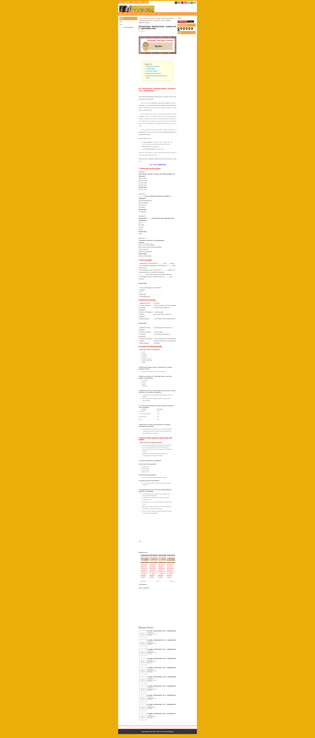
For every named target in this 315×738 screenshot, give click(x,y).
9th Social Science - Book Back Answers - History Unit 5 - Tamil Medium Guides (153, 571)
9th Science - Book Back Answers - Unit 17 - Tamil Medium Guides (161, 704)
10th (134, 14)
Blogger (131, 27)
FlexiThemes (141, 735)
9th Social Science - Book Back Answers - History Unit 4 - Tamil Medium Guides (170, 571)
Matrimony (139, 2)
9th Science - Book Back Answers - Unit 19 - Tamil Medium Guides (161, 686)
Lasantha (155, 735)
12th (125, 14)
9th (138, 14)
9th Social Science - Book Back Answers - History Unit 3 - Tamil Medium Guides (144, 571)
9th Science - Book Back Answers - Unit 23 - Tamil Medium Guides (161, 649)
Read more (155, 634)
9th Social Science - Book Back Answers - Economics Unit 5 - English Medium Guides (157, 27)
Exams (146, 2)
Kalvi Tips (156, 731)
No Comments (149, 635)
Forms (133, 2)
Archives (190, 21)
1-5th (159, 14)
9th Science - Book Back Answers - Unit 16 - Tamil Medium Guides (161, 713)
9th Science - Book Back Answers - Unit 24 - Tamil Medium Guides (161, 640)
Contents (147, 64)
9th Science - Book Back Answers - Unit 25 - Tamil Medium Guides (161, 631)
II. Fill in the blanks (150, 68)
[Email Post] (140, 541)
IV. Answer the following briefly (153, 73)
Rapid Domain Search (176, 735)
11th (129, 14)
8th (143, 14)
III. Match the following (152, 71)
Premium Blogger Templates (164, 735)
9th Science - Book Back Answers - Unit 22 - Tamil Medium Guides (161, 658)
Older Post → (173, 581)
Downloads (127, 2)
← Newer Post (142, 581)
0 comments (142, 31)
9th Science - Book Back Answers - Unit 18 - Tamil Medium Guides (161, 695)
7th (149, 14)
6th (154, 14)
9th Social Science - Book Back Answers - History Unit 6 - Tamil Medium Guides (162, 571)
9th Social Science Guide (152, 18)
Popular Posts (182, 21)
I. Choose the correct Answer (153, 66)
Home (120, 2)
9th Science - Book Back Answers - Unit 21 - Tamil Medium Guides (161, 667)
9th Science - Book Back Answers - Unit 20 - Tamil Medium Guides (161, 677)
